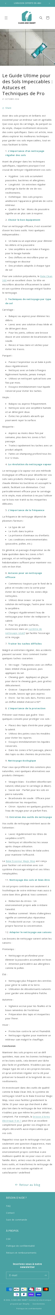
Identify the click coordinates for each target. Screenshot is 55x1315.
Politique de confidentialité (20, 1245)
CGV (8, 1238)
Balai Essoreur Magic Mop (20, 861)
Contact (10, 1212)
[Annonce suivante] (49, 3)
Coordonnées (39, 1304)
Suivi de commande (16, 1219)
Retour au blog (29, 1185)
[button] (6, 18)
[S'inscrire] (45, 1275)
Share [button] (8, 107)
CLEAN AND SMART (19, 1300)
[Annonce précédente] (5, 3)
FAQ (8, 1205)
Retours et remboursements (21, 1252)
